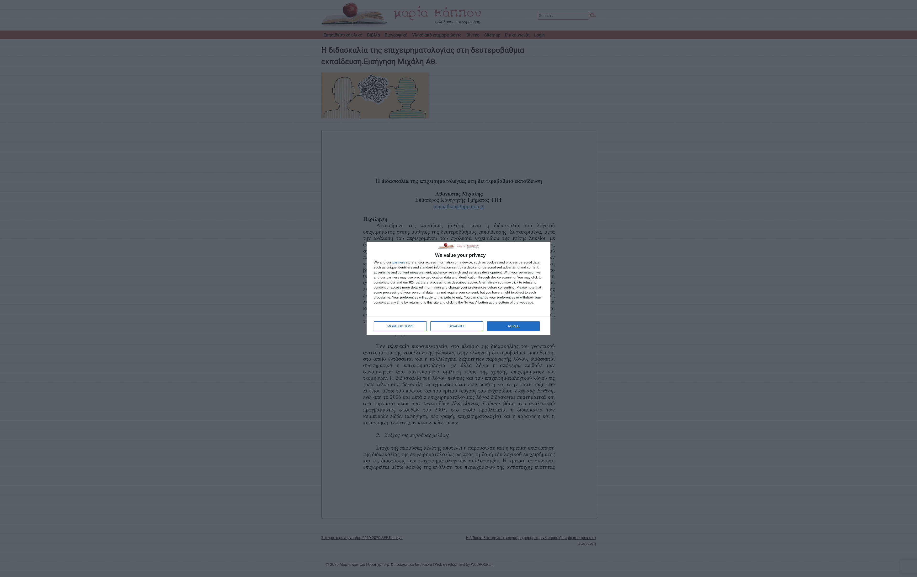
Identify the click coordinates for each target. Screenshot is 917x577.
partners (398, 262)
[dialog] (458, 288)
